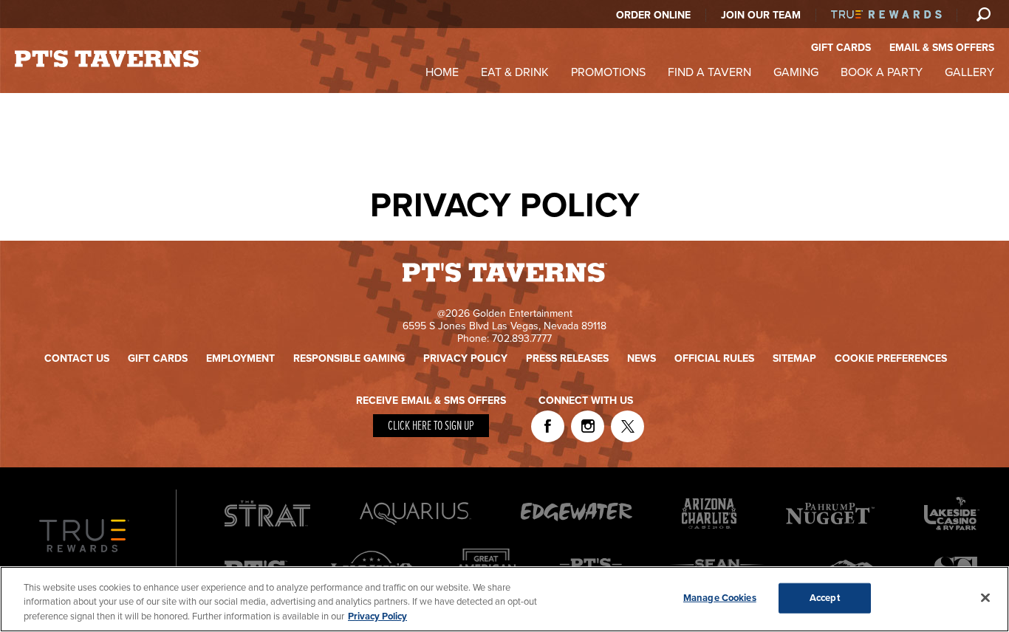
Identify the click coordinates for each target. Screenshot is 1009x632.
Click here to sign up (431, 426)
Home (442, 72)
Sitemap (794, 358)
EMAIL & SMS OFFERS (941, 47)
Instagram (587, 426)
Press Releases (567, 358)
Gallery (969, 72)
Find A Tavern (709, 72)
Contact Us (76, 358)
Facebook (547, 426)
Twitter (627, 426)
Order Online (653, 15)
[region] (504, 599)
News (641, 358)
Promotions (608, 72)
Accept (825, 597)
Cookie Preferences (891, 358)
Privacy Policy (465, 358)
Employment (240, 358)
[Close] (985, 597)
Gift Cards (158, 358)
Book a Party (882, 72)
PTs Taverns (108, 59)
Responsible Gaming (349, 358)
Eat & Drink (515, 72)
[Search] (983, 14)
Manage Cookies (719, 597)
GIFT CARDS (841, 47)
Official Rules (714, 358)
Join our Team (761, 15)
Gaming (795, 72)
